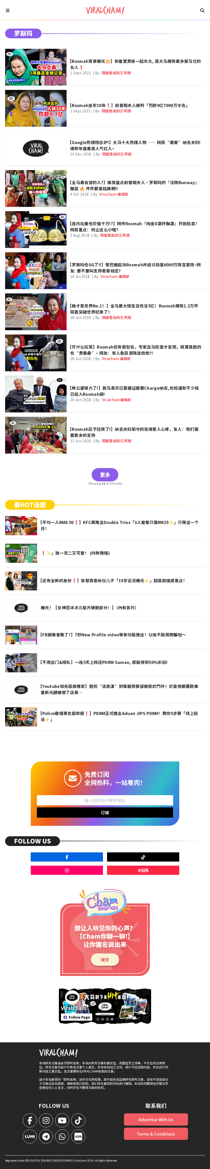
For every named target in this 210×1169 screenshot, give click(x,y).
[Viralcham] (105, 10)
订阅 (105, 812)
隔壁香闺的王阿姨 (116, 72)
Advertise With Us (156, 1119)
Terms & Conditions (156, 1134)
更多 (105, 474)
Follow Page (79, 1017)
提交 (105, 960)
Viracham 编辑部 (113, 194)
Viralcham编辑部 (116, 399)
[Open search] (202, 10)
